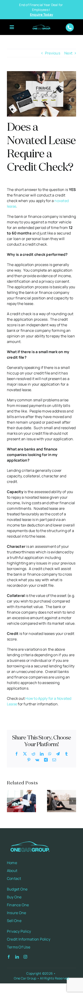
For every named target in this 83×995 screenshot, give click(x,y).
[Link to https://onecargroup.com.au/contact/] (70, 27)
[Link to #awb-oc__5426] (12, 27)
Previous (52, 53)
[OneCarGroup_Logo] (41, 25)
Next (68, 53)
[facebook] (9, 957)
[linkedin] (17, 957)
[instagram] (25, 957)
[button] (10, 801)
